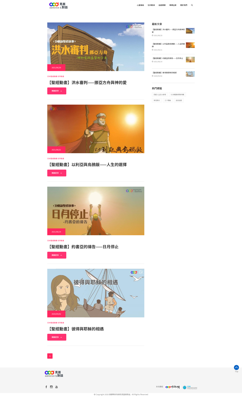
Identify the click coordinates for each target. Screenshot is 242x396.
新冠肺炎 (157, 100)
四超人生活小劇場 (160, 94)
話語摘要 (162, 5)
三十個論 (168, 100)
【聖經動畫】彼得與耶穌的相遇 (75, 329)
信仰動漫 (151, 5)
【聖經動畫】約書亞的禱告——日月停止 (83, 246)
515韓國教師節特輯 (177, 94)
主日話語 (179, 100)
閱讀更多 (55, 90)
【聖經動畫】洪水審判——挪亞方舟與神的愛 (87, 82)
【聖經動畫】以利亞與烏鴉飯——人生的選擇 (87, 164)
